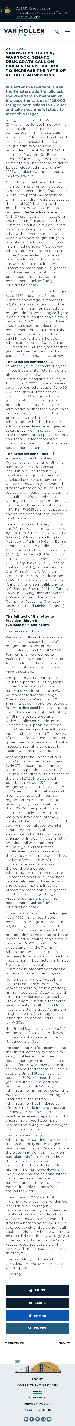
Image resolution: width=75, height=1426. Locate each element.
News (37, 1391)
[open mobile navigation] (67, 31)
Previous (16, 1342)
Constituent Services (37, 1385)
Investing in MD (37, 1409)
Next (63, 1342)
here (26, 625)
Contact (37, 1397)
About (38, 1379)
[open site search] (57, 31)
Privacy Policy (37, 1403)
